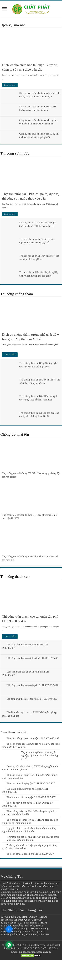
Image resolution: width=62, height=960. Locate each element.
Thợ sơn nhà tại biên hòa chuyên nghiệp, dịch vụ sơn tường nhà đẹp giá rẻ (40, 755)
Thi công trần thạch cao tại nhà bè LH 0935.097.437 (32, 658)
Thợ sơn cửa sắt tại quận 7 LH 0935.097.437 (31, 783)
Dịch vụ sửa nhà (12, 25)
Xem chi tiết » (10, 85)
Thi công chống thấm (16, 294)
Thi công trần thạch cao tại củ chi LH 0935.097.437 (32, 699)
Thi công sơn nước (14, 153)
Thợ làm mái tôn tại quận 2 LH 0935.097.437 (31, 797)
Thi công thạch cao (15, 576)
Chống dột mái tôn (14, 434)
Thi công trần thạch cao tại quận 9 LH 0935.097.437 (32, 685)
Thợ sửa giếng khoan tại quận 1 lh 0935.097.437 (33, 738)
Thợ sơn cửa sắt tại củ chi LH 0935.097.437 (30, 853)
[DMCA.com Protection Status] (31, 955)
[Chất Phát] (31, 8)
